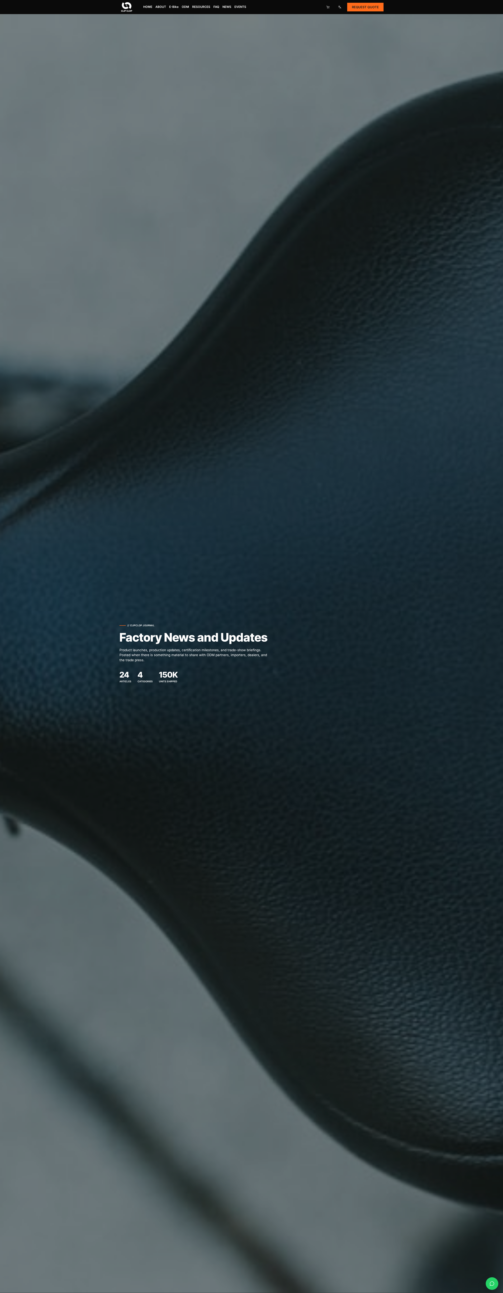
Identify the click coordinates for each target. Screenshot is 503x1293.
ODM (185, 7)
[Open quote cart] (328, 7)
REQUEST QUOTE (365, 7)
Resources (201, 7)
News (226, 7)
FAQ (216, 7)
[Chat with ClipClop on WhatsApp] (492, 1283)
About (160, 7)
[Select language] (339, 7)
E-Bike (174, 7)
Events (240, 7)
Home (147, 7)
